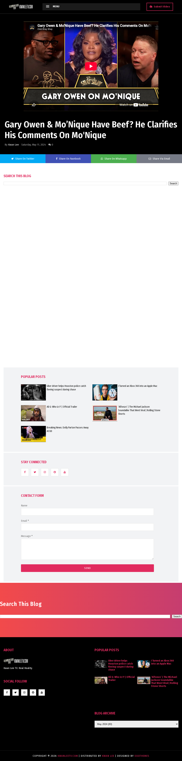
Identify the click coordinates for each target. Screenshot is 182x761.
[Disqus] (91, 286)
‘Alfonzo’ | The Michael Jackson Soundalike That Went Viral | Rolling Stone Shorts (139, 410)
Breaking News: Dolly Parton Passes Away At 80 (68, 429)
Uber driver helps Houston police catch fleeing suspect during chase (66, 387)
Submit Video (162, 6)
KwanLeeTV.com (68, 755)
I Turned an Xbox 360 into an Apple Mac (137, 386)
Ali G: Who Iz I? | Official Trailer (62, 406)
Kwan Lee (13, 144)
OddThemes (142, 755)
